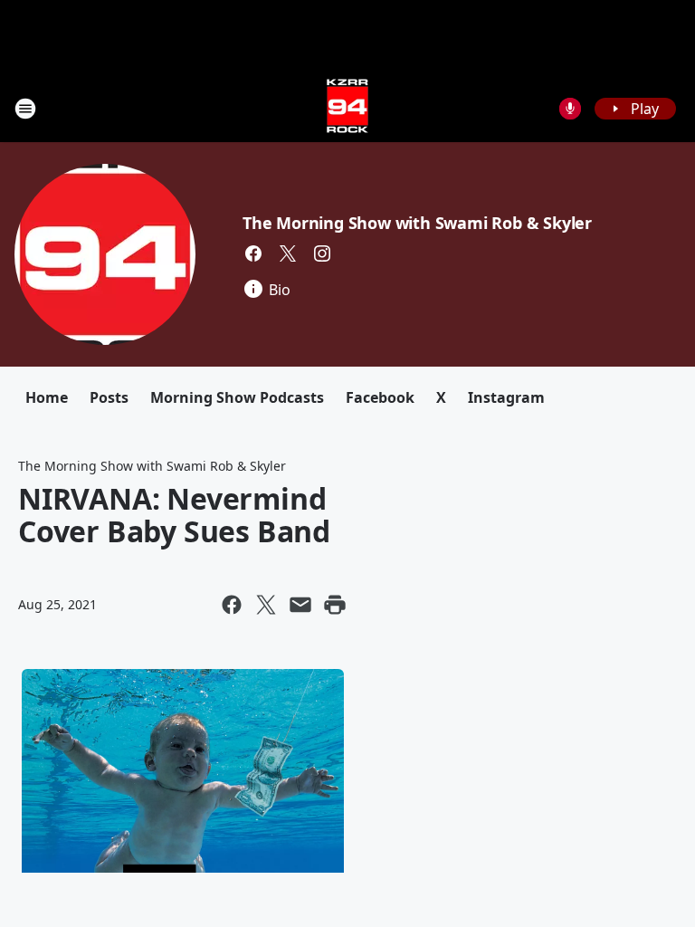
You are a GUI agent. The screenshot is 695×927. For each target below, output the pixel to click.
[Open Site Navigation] (25, 108)
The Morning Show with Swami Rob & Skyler (417, 223)
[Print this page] (335, 604)
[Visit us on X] (288, 253)
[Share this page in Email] (300, 604)
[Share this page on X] (266, 604)
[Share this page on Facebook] (231, 604)
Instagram (506, 397)
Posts (109, 397)
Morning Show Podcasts (237, 397)
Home (46, 397)
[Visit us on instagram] (322, 253)
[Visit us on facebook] (253, 253)
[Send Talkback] (570, 108)
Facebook (380, 397)
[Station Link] (347, 108)
